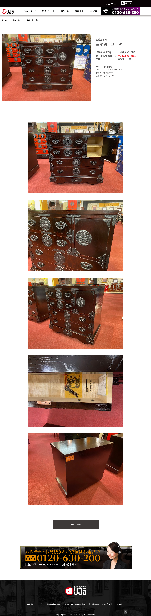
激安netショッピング (102, 604)
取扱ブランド (48, 11)
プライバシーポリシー (50, 604)
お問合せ (121, 604)
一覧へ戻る (76, 524)
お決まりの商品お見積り (76, 604)
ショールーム (30, 11)
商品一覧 (65, 11)
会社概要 (93, 11)
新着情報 (79, 11)
